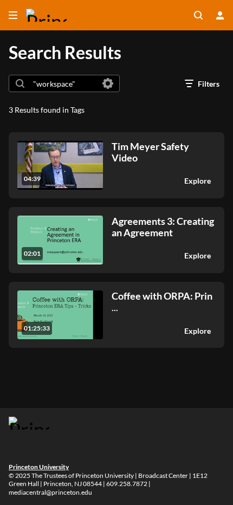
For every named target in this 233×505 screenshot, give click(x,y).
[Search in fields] (107, 83)
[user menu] (220, 15)
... (162, 301)
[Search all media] (198, 15)
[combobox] (63, 83)
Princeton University (39, 467)
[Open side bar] (13, 15)
